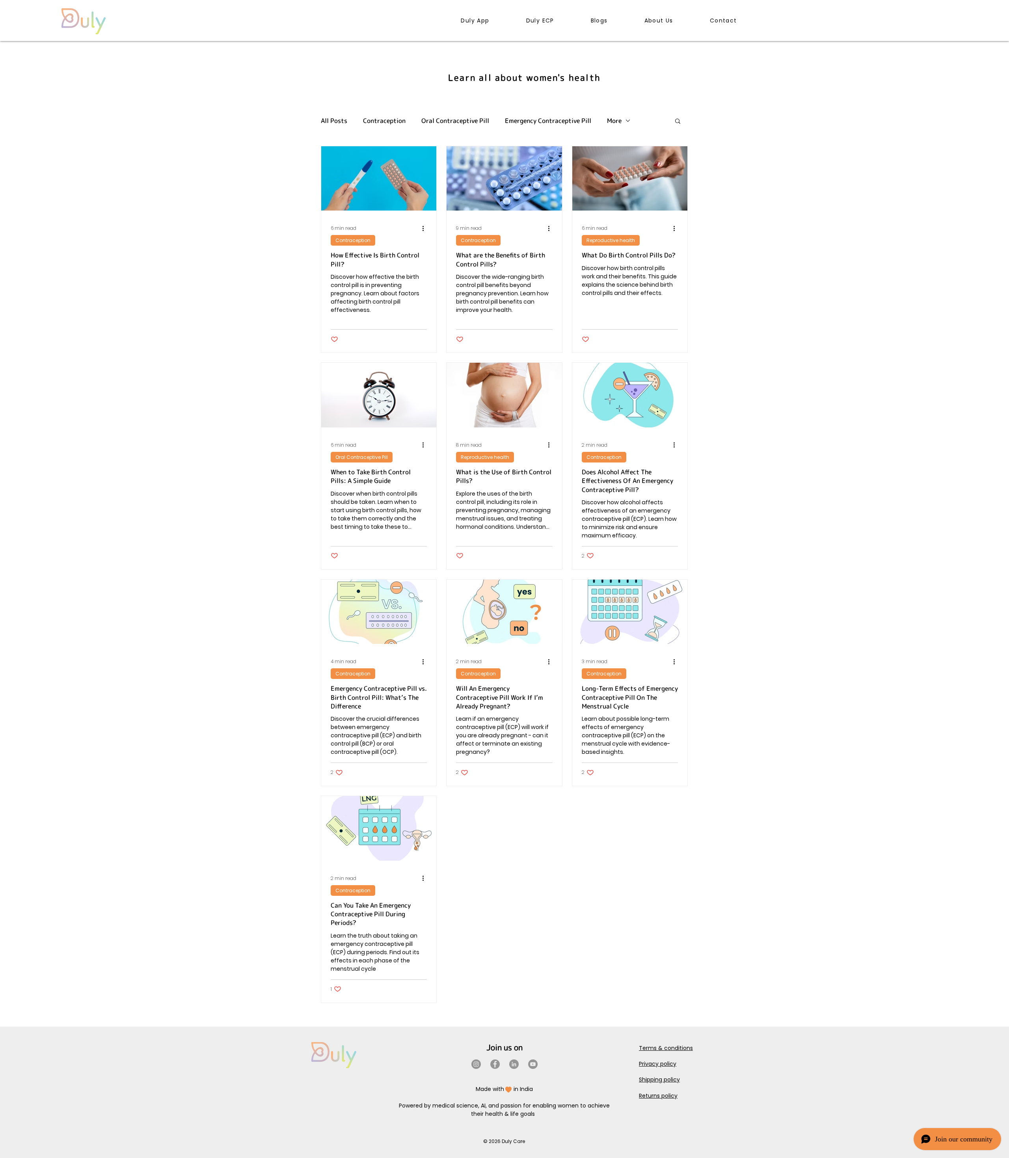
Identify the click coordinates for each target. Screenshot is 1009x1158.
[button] (677, 121)
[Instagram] (476, 1064)
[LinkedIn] (514, 1064)
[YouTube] (533, 1064)
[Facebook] (495, 1064)
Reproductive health (610, 240)
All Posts (334, 121)
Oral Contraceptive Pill (455, 121)
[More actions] (425, 228)
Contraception (384, 121)
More (614, 121)
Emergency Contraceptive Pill (548, 121)
